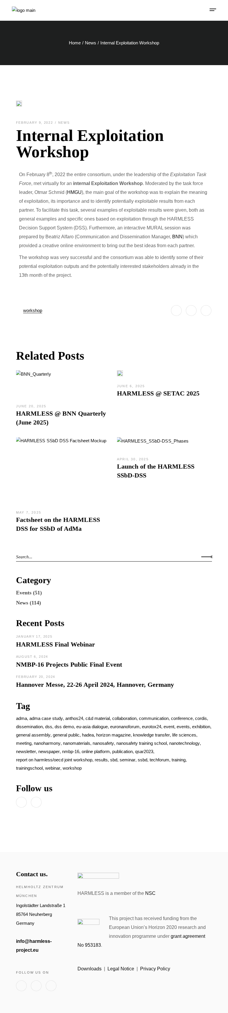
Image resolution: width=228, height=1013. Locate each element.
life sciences (184, 734)
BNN (177, 236)
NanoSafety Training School (141, 743)
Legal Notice (120, 968)
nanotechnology (184, 743)
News (90, 42)
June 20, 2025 (31, 406)
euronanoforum (125, 726)
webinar (52, 768)
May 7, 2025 (28, 512)
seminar (127, 759)
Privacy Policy (155, 968)
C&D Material (98, 718)
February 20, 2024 (35, 676)
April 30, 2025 (133, 459)
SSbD (142, 759)
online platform (96, 751)
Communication (154, 718)
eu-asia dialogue (92, 726)
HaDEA (88, 734)
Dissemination (29, 726)
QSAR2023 (144, 751)
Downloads (89, 968)
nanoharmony (47, 743)
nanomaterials (76, 743)
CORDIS (201, 718)
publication (122, 751)
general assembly (33, 734)
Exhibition (201, 726)
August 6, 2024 (32, 656)
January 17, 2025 (34, 636)
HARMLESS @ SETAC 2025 (158, 393)
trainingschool (29, 768)
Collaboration (124, 718)
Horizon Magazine (113, 734)
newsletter (26, 751)
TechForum (159, 759)
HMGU (74, 192)
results (101, 759)
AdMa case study (46, 718)
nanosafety (103, 743)
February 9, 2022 (35, 122)
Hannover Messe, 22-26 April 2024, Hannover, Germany (95, 684)
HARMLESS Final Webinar (55, 644)
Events (23, 593)
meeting (23, 743)
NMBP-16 (70, 751)
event (169, 726)
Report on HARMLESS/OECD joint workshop (54, 759)
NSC (150, 893)
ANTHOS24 (74, 718)
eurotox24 (151, 726)
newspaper (49, 751)
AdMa (21, 718)
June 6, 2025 (131, 386)
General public (66, 734)
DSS (48, 726)
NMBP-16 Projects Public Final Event (69, 664)
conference (182, 718)
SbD (113, 759)
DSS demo (64, 726)
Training (179, 759)
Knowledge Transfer (151, 734)
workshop (32, 310)
